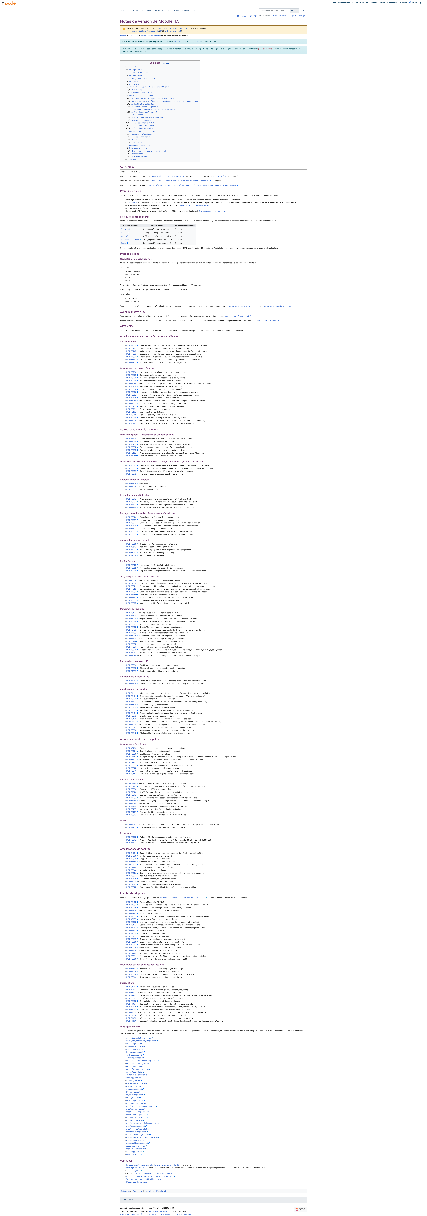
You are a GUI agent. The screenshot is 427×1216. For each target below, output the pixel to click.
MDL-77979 (131, 552)
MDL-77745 (131, 597)
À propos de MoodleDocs (150, 1214)
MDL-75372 (131, 887)
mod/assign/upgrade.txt (136, 1103)
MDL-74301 (131, 933)
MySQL (124, 232)
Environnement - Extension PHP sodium (196, 205)
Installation (133, 35)
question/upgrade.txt (135, 1140)
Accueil (126, 10)
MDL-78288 (131, 383)
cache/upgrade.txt (134, 1055)
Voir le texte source (282, 16)
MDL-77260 (131, 798)
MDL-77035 (131, 357)
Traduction (137, 1191)
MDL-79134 (131, 995)
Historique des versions (151, 35)
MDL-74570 (131, 968)
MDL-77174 (131, 992)
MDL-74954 (131, 905)
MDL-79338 (131, 910)
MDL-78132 (131, 809)
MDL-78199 (131, 412)
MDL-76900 (131, 618)
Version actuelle (153, 31)
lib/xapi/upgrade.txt (134, 1100)
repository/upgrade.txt (135, 1146)
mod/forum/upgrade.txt (136, 1115)
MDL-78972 (131, 768)
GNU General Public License (159, 1211)
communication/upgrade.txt (138, 1063)
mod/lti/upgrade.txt (134, 1120)
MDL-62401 (131, 884)
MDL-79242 (131, 824)
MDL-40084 (131, 751)
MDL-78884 (131, 945)
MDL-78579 (131, 727)
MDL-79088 (131, 908)
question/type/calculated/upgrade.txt (142, 1137)
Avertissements (166, 1214)
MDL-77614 (131, 655)
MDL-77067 (131, 653)
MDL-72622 (131, 859)
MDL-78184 (131, 719)
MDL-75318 (131, 499)
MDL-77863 (131, 916)
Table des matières (143, 10)
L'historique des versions (136, 1182)
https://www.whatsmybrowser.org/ (276, 306)
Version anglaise (133, 1170)
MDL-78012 (131, 1009)
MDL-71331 (131, 1018)
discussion (173, 28)
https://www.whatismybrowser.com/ (242, 306)
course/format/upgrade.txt (137, 1069)
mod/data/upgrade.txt (135, 1109)
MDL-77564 (131, 592)
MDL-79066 (131, 555)
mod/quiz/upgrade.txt (135, 1126)
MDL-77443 (131, 786)
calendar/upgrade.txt (135, 1058)
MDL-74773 (131, 671)
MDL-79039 (131, 947)
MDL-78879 (131, 621)
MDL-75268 (131, 544)
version (197, 41)
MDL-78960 (131, 571)
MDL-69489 (131, 783)
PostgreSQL (126, 229)
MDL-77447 (131, 351)
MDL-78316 (131, 930)
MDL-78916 (131, 471)
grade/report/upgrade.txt (137, 1083)
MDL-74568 (131, 971)
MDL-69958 (131, 873)
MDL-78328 (131, 1001)
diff (128, 31)
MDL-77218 (131, 589)
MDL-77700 (131, 633)
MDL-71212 (131, 693)
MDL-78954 (131, 389)
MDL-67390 (131, 856)
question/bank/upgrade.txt (137, 1134)
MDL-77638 (131, 345)
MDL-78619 (131, 441)
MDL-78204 (131, 420)
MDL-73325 (131, 754)
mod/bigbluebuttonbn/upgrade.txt (140, 1106)
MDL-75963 (131, 550)
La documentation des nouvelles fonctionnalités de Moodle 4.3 (152, 1165)
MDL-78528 (131, 517)
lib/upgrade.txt (132, 1097)
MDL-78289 (131, 418)
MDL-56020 (131, 977)
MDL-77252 (131, 450)
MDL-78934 (131, 950)
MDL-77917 (131, 456)
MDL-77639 (131, 354)
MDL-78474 (131, 696)
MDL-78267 (131, 502)
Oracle (123, 243)
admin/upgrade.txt (134, 1043)
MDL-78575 (131, 465)
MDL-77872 (131, 603)
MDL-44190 (131, 721)
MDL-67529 (131, 792)
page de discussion (266, 49)
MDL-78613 (131, 547)
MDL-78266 (131, 942)
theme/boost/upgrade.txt (137, 1149)
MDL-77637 (131, 359)
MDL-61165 (131, 987)
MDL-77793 (131, 704)
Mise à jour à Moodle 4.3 (268, 320)
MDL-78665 (131, 398)
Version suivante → (171, 31)
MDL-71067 (131, 1004)
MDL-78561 (131, 990)
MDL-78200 (131, 386)
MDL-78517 (131, 520)
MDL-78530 (131, 526)
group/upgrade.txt (134, 1089)
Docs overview (163, 10)
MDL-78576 (131, 474)
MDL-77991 (131, 939)
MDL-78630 (131, 724)
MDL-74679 (131, 702)
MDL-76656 (131, 861)
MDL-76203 (131, 699)
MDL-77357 (131, 447)
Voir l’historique (300, 16)
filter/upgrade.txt (133, 1080)
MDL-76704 (131, 444)
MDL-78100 (131, 362)
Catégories (125, 1191)
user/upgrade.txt (133, 1154)
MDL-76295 (131, 635)
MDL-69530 (131, 1007)
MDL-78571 (131, 881)
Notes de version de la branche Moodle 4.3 (153, 1173)
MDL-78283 (131, 372)
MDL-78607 (131, 395)
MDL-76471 (131, 616)
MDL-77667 (131, 668)
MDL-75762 (131, 681)
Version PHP (131, 202)
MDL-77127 (131, 595)
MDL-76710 (131, 565)
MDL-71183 (131, 1012)
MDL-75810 (131, 624)
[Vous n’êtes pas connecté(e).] (304, 10)
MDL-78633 (131, 531)
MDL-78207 (131, 403)
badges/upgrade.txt (134, 1052)
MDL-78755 (131, 630)
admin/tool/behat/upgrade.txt (138, 1038)
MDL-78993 (131, 789)
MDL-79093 (131, 534)
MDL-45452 (131, 757)
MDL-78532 (131, 650)
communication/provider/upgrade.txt (141, 1060)
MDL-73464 (131, 713)
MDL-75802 (131, 759)
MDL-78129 (131, 453)
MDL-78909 (131, 468)
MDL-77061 (131, 647)
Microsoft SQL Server (130, 239)
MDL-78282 (131, 378)
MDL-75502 (131, 505)
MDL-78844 (131, 974)
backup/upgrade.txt (134, 1049)
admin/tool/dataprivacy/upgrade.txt (141, 1041)
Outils (129, 1200)
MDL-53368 (131, 870)
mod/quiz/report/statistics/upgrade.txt (142, 1123)
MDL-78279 (131, 375)
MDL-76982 (131, 710)
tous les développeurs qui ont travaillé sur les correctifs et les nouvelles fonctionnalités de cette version (192, 185)
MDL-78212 (131, 840)
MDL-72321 (131, 586)
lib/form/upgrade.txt (134, 1095)
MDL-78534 (131, 486)
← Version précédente (138, 31)
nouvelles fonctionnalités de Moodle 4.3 (168, 176)
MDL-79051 (131, 489)
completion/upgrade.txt (136, 1066)
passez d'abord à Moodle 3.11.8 (238, 316)
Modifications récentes (185, 10)
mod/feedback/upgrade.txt (137, 1112)
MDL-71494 (131, 1021)
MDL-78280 (131, 381)
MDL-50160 (131, 864)
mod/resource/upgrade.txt (137, 1129)
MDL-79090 (131, 803)
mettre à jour (180, 41)
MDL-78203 (131, 406)
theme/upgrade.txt (134, 1151)
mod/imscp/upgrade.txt (136, 1117)
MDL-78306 (131, 959)
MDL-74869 (131, 683)
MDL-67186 (131, 762)
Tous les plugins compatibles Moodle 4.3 (143, 1179)
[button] (424, 3)
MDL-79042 (131, 733)
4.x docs (242, 16)
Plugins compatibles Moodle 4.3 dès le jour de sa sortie (149, 1176)
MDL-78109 (131, 925)
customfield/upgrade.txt (136, 1075)
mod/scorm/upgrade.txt (136, 1132)
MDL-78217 (131, 348)
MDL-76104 (131, 812)
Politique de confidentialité (129, 1214)
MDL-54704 (131, 853)
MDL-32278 (131, 922)
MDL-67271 (131, 953)
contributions (182, 28)
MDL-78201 (131, 409)
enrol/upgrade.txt (133, 1078)
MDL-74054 (131, 583)
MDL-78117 (131, 613)
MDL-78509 (131, 483)
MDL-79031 (131, 956)
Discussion (266, 16)
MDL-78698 (131, 879)
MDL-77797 (131, 843)
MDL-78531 (131, 523)
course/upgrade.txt (134, 1072)
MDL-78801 (131, 876)
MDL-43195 (131, 919)
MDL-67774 (131, 867)
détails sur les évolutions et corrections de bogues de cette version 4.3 (179, 181)
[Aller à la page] (292, 10)
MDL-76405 (131, 902)
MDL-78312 (131, 795)
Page (255, 16)
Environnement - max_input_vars (212, 211)
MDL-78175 (131, 774)
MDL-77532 (131, 644)
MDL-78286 (131, 400)
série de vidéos (219, 176)
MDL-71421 (131, 806)
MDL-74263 (131, 827)
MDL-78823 (131, 600)
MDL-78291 (131, 423)
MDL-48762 (131, 748)
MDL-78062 (131, 568)
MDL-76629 (131, 580)
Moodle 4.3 (161, 1191)
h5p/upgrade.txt (133, 1092)
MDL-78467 (131, 936)
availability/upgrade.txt (136, 1046)
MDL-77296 (131, 507)
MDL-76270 (131, 716)
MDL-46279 (131, 837)
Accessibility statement (182, 1214)
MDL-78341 (131, 771)
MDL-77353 (131, 928)
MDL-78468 (131, 800)
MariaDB (124, 236)
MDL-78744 (131, 415)
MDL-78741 (131, 641)
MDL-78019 (131, 815)
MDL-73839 (131, 765)
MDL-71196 (131, 1015)
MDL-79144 (131, 913)
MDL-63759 (131, 707)
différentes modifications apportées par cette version (182, 897)
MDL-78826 (131, 392)
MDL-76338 (131, 665)
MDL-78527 (131, 528)
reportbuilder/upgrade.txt (137, 1143)
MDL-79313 (131, 998)
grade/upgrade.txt (134, 1086)
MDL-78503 (131, 730)
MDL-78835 (131, 638)
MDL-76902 (131, 627)
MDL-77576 (131, 439)
